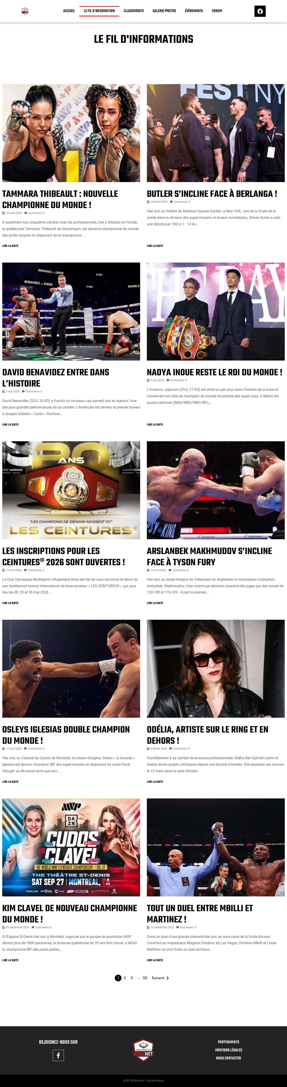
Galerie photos (164, 11)
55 (145, 977)
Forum (217, 11)
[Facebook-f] (58, 1055)
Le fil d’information (99, 11)
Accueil (69, 11)
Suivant (158, 977)
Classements (134, 11)
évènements (194, 11)
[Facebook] (260, 11)
